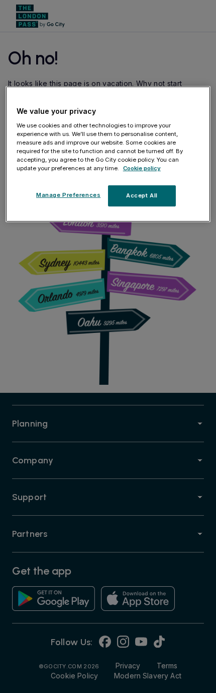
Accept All (142, 195)
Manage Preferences (68, 194)
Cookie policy (142, 168)
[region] (108, 154)
